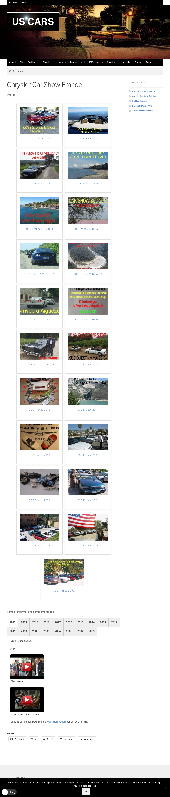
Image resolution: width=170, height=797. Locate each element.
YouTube (26, 2)
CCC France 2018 (39, 183)
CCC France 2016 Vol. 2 (39, 274)
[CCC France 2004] (88, 527)
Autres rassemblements (142, 111)
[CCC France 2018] (39, 165)
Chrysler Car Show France (143, 91)
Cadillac (31, 62)
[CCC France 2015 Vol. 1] (88, 256)
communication (56, 721)
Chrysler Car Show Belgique (144, 96)
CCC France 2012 (39, 409)
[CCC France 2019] (88, 120)
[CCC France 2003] (64, 572)
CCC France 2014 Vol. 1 (88, 319)
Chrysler (46, 62)
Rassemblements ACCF (142, 106)
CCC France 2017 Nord (88, 183)
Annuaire (126, 62)
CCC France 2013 (88, 364)
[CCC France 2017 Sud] (39, 210)
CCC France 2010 (39, 455)
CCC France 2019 (88, 138)
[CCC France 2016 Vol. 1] (88, 210)
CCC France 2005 (39, 545)
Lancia (73, 62)
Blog (22, 62)
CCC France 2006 (88, 500)
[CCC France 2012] (39, 391)
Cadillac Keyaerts (139, 101)
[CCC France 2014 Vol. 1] (88, 301)
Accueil (12, 62)
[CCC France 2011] (88, 391)
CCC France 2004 (88, 545)
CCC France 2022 (39, 138)
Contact (138, 62)
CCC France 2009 (88, 455)
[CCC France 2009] (88, 437)
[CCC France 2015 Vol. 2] (39, 301)
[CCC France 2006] (88, 482)
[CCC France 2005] (39, 527)
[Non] (166, 787)
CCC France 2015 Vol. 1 (88, 274)
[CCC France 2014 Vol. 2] (39, 346)
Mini (83, 62)
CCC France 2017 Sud (39, 229)
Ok (86, 791)
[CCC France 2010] (39, 437)
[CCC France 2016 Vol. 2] (39, 256)
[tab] (12, 622)
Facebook (13, 2)
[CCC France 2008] (39, 482)
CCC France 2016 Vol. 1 (88, 229)
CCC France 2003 (64, 590)
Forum (149, 62)
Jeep (60, 62)
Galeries (111, 62)
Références (94, 62)
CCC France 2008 (39, 500)
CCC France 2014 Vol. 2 (39, 364)
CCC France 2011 (88, 409)
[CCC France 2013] (88, 346)
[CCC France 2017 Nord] (88, 165)
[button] (9, 792)
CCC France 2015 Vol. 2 (39, 319)
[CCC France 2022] (39, 120)
